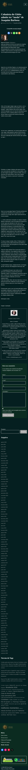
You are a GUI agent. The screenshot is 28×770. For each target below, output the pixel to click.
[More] (19, 32)
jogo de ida (23, 703)
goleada (6, 703)
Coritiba (11, 699)
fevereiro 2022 (4, 514)
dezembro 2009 (4, 643)
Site (3, 386)
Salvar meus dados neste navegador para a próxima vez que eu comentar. (14, 411)
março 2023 (3, 502)
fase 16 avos (20, 699)
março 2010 (3, 637)
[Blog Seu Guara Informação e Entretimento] (8, 4)
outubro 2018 (4, 553)
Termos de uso (4, 737)
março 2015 (3, 592)
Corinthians (4, 699)
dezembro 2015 (4, 586)
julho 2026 (3, 444)
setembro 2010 (4, 634)
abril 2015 (3, 590)
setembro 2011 (4, 625)
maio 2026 (3, 449)
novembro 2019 (4, 539)
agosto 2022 (3, 509)
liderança (3, 705)
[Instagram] (5, 750)
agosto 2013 (3, 606)
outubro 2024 (4, 483)
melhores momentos (10, 708)
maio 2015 (3, 588)
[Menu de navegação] (25, 4)
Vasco (14, 715)
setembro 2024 (4, 486)
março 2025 (3, 474)
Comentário (5, 391)
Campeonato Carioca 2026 (6, 689)
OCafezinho (12, 42)
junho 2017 (3, 569)
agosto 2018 (3, 558)
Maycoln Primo (4, 679)
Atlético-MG (18, 685)
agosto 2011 (3, 627)
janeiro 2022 (3, 516)
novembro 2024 (4, 481)
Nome (4, 374)
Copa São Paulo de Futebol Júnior (19, 697)
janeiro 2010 (3, 641)
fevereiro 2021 (4, 530)
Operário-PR (14, 710)
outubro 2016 (4, 574)
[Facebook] (9, 32)
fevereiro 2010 (4, 639)
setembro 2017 (4, 562)
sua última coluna (7, 70)
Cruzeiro (15, 699)
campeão (3, 691)
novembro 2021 (4, 521)
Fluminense (22, 701)
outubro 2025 (4, 465)
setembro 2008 (4, 653)
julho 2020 (3, 535)
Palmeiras (21, 710)
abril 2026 (3, 451)
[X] (11, 32)
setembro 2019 (4, 544)
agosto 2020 (3, 532)
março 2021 (3, 528)
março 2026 (3, 453)
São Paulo (9, 715)
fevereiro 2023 (4, 504)
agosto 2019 (3, 546)
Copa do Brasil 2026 (18, 691)
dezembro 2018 (4, 548)
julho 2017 (3, 567)
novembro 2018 (4, 551)
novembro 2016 (4, 572)
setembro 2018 (4, 555)
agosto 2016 (3, 579)
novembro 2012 (4, 613)
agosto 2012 (3, 620)
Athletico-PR (12, 685)
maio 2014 (3, 599)
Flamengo (16, 701)
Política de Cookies (5, 742)
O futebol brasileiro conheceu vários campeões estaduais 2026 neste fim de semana (13, 666)
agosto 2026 (3, 442)
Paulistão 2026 (4, 712)
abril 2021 (3, 525)
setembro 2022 (4, 507)
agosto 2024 (3, 488)
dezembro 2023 (4, 493)
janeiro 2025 (3, 477)
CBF (6, 691)
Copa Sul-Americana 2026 (7, 697)
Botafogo (25, 685)
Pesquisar (3, 429)
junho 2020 (3, 537)
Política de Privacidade (6, 740)
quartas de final (11, 712)
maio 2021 (3, 523)
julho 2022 (3, 511)
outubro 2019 (4, 541)
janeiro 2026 (3, 458)
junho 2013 (3, 611)
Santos (17, 712)
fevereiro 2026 (4, 456)
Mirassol (21, 708)
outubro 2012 (4, 616)
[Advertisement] (14, 59)
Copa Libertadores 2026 (8, 695)
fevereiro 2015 (4, 595)
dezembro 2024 (4, 479)
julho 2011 (3, 630)
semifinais (3, 715)
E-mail (4, 380)
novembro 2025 (4, 463)
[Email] (16, 32)
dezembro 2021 (4, 518)
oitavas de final (6, 710)
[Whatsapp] (14, 32)
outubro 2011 (4, 623)
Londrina (6, 705)
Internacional (11, 703)
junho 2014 (3, 597)
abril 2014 (3, 602)
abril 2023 (3, 500)
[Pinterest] (9, 750)
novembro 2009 (4, 646)
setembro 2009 (4, 650)
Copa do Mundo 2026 (8, 693)
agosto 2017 (3, 565)
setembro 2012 (4, 618)
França (2, 703)
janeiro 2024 (3, 490)
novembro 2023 (4, 495)
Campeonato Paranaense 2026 (17, 689)
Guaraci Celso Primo (7, 23)
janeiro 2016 (3, 583)
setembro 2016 (4, 576)
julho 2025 (3, 472)
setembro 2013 (4, 604)
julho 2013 (3, 609)
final (11, 701)
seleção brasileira (23, 712)
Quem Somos (4, 735)
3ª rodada (3, 685)
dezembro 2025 (4, 460)
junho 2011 (3, 632)
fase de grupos (5, 701)
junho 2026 (3, 446)
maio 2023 (3, 497)
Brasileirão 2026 (11, 687)
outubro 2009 (4, 648)
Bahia (21, 685)
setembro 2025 (4, 467)
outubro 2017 (4, 560)
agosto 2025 (3, 470)
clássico (10, 691)
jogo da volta (17, 703)
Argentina (7, 685)
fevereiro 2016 (4, 581)
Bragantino (3, 687)
